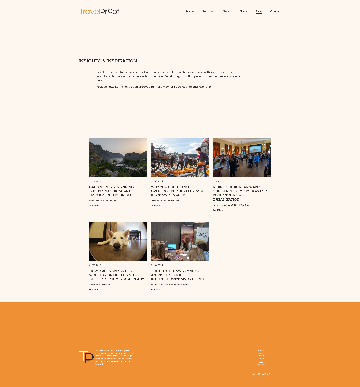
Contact (276, 11)
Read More (94, 205)
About (243, 11)
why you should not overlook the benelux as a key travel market (177, 191)
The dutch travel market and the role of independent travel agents (178, 275)
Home (190, 11)
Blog (259, 11)
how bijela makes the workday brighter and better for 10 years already (116, 275)
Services (208, 11)
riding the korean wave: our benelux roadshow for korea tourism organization (240, 193)
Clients (226, 11)
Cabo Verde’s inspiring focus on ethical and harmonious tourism (111, 191)
